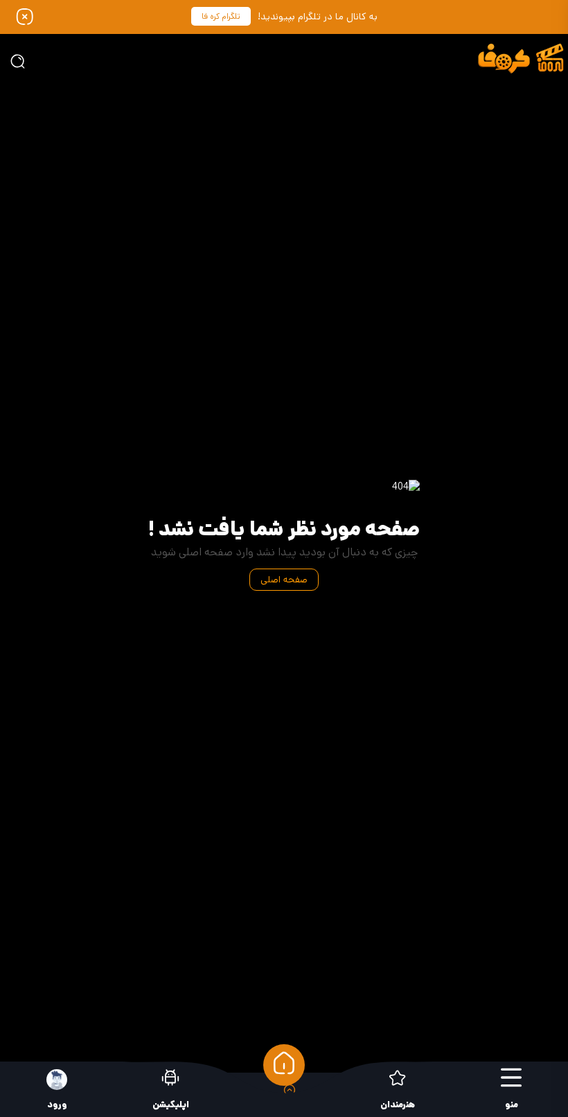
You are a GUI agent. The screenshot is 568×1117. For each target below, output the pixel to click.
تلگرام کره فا (221, 16)
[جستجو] (17, 61)
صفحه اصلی (284, 580)
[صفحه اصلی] (284, 1065)
